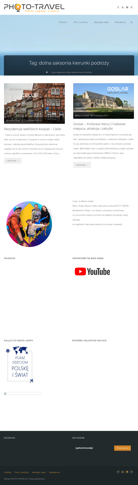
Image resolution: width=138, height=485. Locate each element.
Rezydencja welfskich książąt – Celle (32, 129)
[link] (131, 22)
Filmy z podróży (21, 472)
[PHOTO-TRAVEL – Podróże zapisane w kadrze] (34, 7)
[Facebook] (118, 7)
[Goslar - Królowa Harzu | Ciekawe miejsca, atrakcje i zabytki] (103, 101)
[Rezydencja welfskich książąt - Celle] (34, 103)
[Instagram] (127, 7)
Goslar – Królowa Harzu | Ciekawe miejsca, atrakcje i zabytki (99, 126)
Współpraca (54, 472)
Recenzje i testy (39, 472)
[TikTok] (131, 7)
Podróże (7, 472)
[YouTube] (122, 7)
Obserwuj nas (122, 448)
